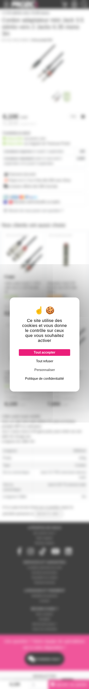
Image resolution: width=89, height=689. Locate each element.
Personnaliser (44, 370)
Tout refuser (44, 361)
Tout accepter (44, 352)
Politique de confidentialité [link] (44, 378)
